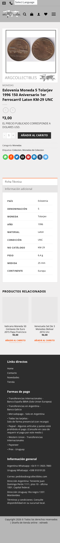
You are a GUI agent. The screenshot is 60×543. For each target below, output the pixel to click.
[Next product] (5, 110)
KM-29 (41, 247)
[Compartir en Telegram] (45, 157)
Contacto (12, 372)
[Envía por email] (22, 157)
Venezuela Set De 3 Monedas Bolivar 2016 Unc (44, 329)
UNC (40, 239)
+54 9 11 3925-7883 (41, 465)
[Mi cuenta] (39, 14)
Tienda (11, 381)
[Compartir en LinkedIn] (34, 157)
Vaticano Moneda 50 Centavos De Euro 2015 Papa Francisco (15, 329)
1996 (40, 224)
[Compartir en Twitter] (17, 157)
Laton (41, 231)
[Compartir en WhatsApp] (5, 157)
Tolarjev (42, 216)
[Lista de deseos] (46, 14)
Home (10, 368)
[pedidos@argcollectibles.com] (4, 3)
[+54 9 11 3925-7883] (11, 3)
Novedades (13, 377)
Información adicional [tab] (18, 189)
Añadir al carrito (34, 135)
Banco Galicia (14, 409)
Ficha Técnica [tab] (13, 181)
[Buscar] (25, 14)
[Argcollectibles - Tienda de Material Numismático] (11, 14)
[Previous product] (13, 110)
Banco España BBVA (17, 401)
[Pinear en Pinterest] (28, 157)
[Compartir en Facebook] (11, 157)
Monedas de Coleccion (33, 150)
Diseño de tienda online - (30, 522)
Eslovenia (43, 200)
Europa (42, 270)
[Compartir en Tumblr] (40, 157)
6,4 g (40, 255)
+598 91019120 (37, 470)
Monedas (8, 85)
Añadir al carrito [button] (15, 340)
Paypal (12, 426)
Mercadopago (16, 413)
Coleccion (16, 150)
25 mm (41, 262)
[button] (32, 14)
